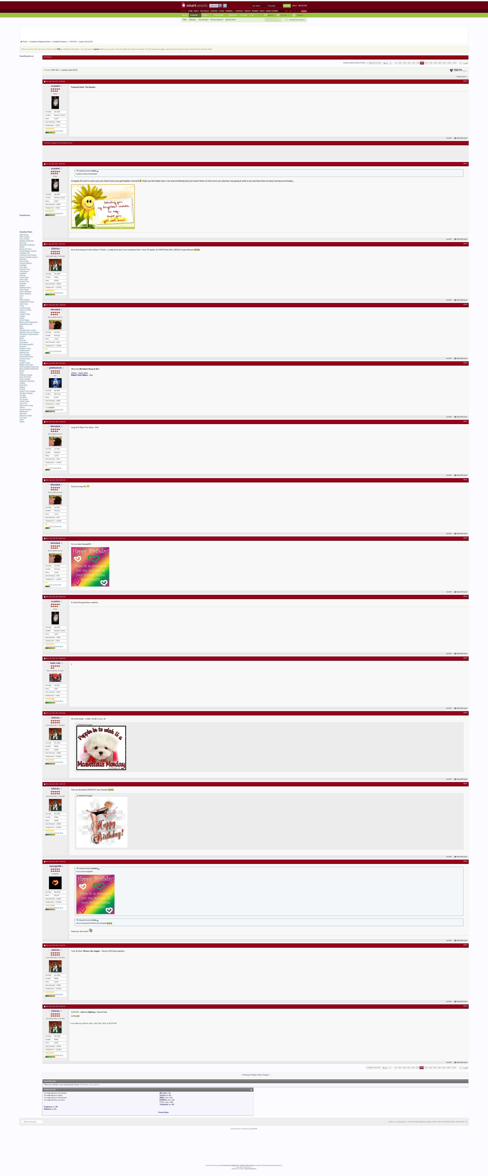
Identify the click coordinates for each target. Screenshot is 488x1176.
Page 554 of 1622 (375, 63)
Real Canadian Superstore (29, 367)
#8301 (465, 421)
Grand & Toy (24, 281)
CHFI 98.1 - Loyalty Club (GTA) (64, 70)
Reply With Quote (462, 138)
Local (284, 15)
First (386, 63)
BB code (163, 1093)
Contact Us (391, 1122)
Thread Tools (461, 76)
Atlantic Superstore (27, 241)
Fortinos (23, 275)
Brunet (22, 247)
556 (431, 63)
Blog (185, 15)
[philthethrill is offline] (55, 383)
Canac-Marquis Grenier (28, 251)
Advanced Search (297, 20)
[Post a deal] (304, 11)
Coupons (213, 11)
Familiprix (23, 265)
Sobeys (22, 383)
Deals (196, 11)
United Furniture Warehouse (25, 411)
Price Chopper (25, 355)
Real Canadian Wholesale (29, 369)
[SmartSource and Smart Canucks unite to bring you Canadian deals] (30, 221)
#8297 (465, 163)
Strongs (22, 389)
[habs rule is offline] (55, 678)
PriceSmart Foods (26, 357)
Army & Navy (24, 239)
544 (409, 63)
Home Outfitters (25, 294)
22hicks (55, 248)
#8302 (465, 480)
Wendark (55, 309)
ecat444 (55, 86)
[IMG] (162, 1098)
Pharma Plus (24, 353)
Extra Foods (24, 261)
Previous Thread (249, 1075)
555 (426, 63)
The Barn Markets (26, 393)
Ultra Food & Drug (26, 405)
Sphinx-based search (250, 1169)
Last (464, 63)
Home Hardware (25, 292)
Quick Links (230, 20)
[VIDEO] (163, 1100)
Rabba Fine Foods (26, 365)
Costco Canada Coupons (29, 257)
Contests (239, 11)
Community (203, 20)
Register (302, 6)
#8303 (465, 538)
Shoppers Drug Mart (27, 381)
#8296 (465, 81)
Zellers (22, 422)
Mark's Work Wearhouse (28, 322)
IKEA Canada (24, 300)
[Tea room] (286, 11)
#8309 (465, 945)
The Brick (23, 397)
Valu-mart (23, 414)
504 (404, 63)
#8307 (465, 783)
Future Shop (24, 277)
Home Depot (24, 290)
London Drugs (25, 314)
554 (422, 63)
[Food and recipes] (294, 11)
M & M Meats (25, 320)
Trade (301, 15)
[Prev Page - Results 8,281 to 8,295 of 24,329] (390, 63)
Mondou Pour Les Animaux (29, 332)
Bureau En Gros (25, 249)
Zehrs (22, 420)
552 (413, 63)
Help (294, 6)
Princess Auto (25, 359)
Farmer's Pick (25, 269)
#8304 (465, 596)
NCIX (22, 338)
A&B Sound (24, 235)
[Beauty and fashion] (291, 11)
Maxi (21, 326)
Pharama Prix (25, 350)
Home (190, 11)
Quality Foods (25, 363)
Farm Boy (23, 267)
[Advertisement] (90, 153)
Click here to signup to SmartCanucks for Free (58, 143)
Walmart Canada (26, 416)
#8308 (465, 861)
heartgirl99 (55, 866)
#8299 (465, 304)
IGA (21, 298)
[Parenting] (298, 11)
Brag (270, 15)
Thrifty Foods (24, 401)
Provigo (22, 361)
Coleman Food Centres (28, 255)
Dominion (23, 259)
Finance (247, 11)
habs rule (55, 663)
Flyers (221, 11)
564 (435, 63)
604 (439, 63)
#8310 (465, 1006)
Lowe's (22, 318)
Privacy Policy (460, 1122)
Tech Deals (204, 11)
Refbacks (47, 1109)
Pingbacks (48, 1107)
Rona (21, 373)
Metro (22, 328)
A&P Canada (24, 237)
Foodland (23, 273)
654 (444, 63)
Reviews (255, 11)
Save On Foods (25, 377)
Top (251, 15)
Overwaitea (24, 342)
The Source (24, 399)
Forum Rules (163, 1112)
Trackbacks (164, 1104)
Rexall (22, 371)
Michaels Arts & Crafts (28, 330)
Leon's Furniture (25, 310)
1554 (454, 63)
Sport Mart (23, 385)
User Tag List (48, 57)
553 (418, 63)
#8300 (465, 363)
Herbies (22, 286)
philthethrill (55, 368)
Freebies (230, 11)
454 (400, 63)
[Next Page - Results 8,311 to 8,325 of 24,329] (460, 63)
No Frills (23, 340)
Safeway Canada (26, 375)
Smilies (163, 1095)
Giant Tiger (24, 279)
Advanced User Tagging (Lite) (231, 1165)
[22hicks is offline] (55, 265)
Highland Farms (25, 288)
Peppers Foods (25, 348)
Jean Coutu (24, 304)
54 (396, 63)
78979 (459, 70)
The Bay (23, 395)
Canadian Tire (25, 253)
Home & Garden (272, 11)
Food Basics (24, 271)
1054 (449, 63)
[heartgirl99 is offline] (55, 883)
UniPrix (22, 407)
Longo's (22, 316)
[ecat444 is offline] (55, 103)
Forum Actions (216, 20)
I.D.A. (22, 296)
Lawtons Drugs (25, 308)
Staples (22, 387)
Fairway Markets (26, 263)
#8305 (465, 658)
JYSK (22, 306)
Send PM (449, 138)
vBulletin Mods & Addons (247, 1165)
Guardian (23, 283)
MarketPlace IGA (26, 324)
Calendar (192, 20)
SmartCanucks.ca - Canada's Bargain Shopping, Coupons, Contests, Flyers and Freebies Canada (425, 1122)
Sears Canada (25, 379)
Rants (262, 11)
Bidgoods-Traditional (27, 245)
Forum (195, 15)
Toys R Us (23, 403)
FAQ (184, 20)
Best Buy (23, 243)
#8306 (465, 713)
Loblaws (23, 312)
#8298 (465, 243)
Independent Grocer (27, 302)
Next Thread (263, 1075)
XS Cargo (23, 418)
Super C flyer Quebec (27, 391)
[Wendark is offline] (55, 324)
